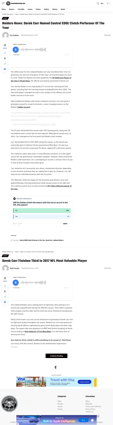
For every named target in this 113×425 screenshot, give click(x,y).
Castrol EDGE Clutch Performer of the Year (32, 240)
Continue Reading (56, 356)
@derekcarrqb (34, 113)
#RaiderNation (54, 116)
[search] (98, 3)
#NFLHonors (42, 116)
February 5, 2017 (48, 124)
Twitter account (23, 107)
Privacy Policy (98, 422)
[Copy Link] (5, 63)
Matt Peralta (14, 268)
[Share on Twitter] (5, 58)
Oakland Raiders (58, 240)
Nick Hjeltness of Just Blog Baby (38, 331)
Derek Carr (49, 240)
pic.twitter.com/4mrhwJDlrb (23, 120)
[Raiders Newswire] (15, 3)
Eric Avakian (14, 35)
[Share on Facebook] (5, 53)
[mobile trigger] (4, 3)
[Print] (5, 69)
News (5, 18)
